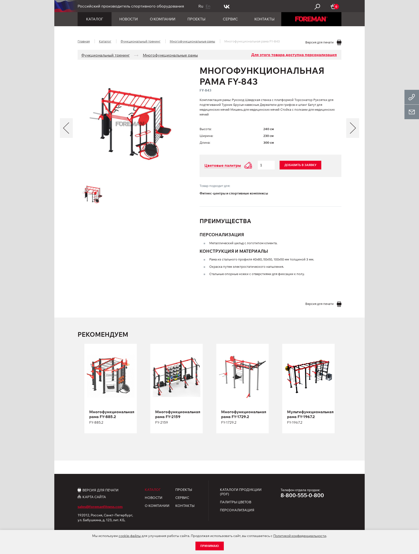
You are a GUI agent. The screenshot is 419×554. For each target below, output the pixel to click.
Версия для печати (100, 490)
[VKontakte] (227, 6)
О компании (162, 19)
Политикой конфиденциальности (299, 536)
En (208, 6)
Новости (128, 19)
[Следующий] (352, 128)
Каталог (94, 19)
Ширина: (206, 136)
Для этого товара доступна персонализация (294, 54)
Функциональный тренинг (141, 41)
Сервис (230, 19)
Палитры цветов (235, 502)
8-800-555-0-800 (302, 495)
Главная (84, 41)
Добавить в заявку (300, 165)
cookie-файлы (130, 536)
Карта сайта (94, 497)
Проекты (196, 19)
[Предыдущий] (66, 128)
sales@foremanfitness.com (100, 506)
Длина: (205, 142)
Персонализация (237, 510)
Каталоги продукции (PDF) (241, 491)
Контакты (264, 19)
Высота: (205, 129)
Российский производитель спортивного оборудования (131, 6)
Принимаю (209, 546)
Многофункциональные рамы (192, 41)
